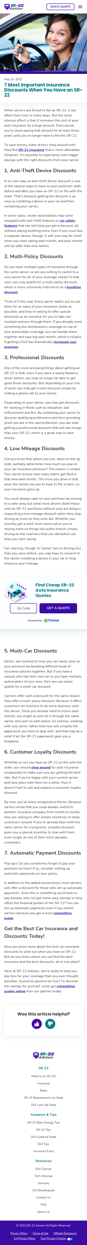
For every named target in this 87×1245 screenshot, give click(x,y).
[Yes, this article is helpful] (37, 1024)
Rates (43, 1091)
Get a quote (58, 608)
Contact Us (43, 1198)
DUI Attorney (43, 1176)
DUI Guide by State (43, 1137)
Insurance (43, 1083)
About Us (43, 1212)
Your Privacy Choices (53, 1238)
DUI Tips (43, 1144)
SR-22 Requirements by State (43, 1098)
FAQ (43, 1205)
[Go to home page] (14, 7)
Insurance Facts (43, 1151)
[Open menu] (80, 6)
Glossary (43, 1183)
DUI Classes (43, 1169)
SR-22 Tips (43, 1130)
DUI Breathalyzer (44, 1190)
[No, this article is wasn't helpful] (50, 1024)
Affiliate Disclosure (65, 1233)
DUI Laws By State (43, 1105)
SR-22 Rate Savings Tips (43, 1123)
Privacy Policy (18, 1233)
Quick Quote (60, 7)
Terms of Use (40, 1233)
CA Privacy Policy (24, 1238)
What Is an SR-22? (43, 1076)
